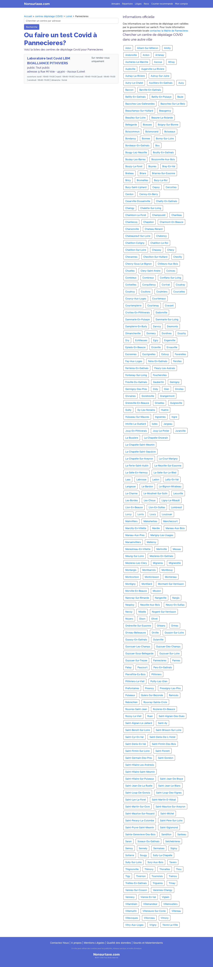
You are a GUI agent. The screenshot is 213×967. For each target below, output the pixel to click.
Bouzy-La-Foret (133, 166)
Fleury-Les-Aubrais (164, 368)
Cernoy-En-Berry (148, 194)
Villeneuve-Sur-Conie (154, 910)
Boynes (152, 166)
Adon (128, 48)
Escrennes (130, 354)
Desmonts (172, 326)
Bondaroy (130, 138)
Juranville (180, 430)
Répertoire (127, 4)
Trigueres (158, 883)
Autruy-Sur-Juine (160, 75)
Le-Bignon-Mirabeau (170, 486)
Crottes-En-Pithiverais (137, 312)
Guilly (128, 409)
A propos (76, 942)
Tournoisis (157, 876)
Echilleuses (141, 340)
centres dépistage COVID (49, 16)
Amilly (167, 48)
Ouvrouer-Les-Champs (137, 646)
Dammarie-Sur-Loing (167, 319)
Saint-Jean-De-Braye (171, 778)
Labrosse (141, 479)
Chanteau (176, 215)
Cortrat (166, 284)
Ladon (155, 479)
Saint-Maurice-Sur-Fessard (139, 813)
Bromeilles (142, 180)
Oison (142, 618)
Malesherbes (150, 521)
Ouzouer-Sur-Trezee (136, 660)
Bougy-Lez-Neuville (136, 152)
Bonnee (146, 138)
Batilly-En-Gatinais (135, 96)
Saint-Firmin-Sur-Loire (137, 750)
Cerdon (129, 194)
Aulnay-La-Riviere (135, 75)
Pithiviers (156, 674)
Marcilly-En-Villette (135, 528)
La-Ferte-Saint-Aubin (136, 465)
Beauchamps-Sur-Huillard (139, 110)
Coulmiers (161, 291)
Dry (127, 340)
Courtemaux (159, 298)
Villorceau (149, 917)
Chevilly (177, 256)
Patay (128, 667)
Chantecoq (131, 222)
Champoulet (158, 215)
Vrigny (152, 924)
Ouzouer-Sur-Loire (169, 653)
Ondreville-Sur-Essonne (138, 625)
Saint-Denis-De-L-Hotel (162, 736)
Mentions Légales (94, 942)
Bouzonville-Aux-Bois (163, 159)
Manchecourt (170, 521)
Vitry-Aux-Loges (134, 924)
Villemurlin (131, 910)
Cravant (169, 305)
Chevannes (131, 256)
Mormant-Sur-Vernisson (171, 583)
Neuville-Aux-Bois (150, 604)
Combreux (148, 277)
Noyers (129, 618)
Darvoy (157, 326)
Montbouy (167, 569)
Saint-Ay (162, 723)
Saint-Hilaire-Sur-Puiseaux (139, 778)
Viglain (165, 897)
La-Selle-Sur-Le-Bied (165, 472)
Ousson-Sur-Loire (174, 632)
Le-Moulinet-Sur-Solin (155, 493)
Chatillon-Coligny (134, 242)
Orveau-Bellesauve (135, 632)
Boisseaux (169, 131)
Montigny (130, 583)
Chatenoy (161, 235)
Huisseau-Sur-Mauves (137, 416)
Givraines (130, 395)
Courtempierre (133, 305)
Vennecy (130, 897)
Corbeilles (130, 284)
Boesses (147, 124)
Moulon (157, 590)
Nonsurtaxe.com (37, 4)
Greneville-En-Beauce (137, 402)
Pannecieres (159, 660)
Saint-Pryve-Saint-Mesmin (139, 827)
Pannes (176, 660)
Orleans (161, 625)
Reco (146, 4)
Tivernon (141, 876)
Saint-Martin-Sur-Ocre (137, 806)
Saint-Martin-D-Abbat (164, 799)
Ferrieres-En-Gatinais (136, 368)
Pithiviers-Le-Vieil (134, 681)
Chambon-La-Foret (135, 215)
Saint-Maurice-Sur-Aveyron (170, 806)
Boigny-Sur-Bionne (168, 124)
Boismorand (151, 131)
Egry (155, 340)
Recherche (31, 27)
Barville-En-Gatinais (150, 89)
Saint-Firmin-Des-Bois (164, 743)
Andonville (131, 54)
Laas (127, 479)
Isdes (155, 423)
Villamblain (131, 903)
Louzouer (167, 514)
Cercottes (171, 187)
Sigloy (173, 848)
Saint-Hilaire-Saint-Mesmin (140, 771)
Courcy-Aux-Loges (135, 298)
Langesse (130, 486)
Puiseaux (130, 695)
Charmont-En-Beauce (171, 222)
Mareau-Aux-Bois (175, 528)
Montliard (147, 583)
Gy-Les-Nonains (146, 409)
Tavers (172, 862)
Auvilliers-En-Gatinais (160, 82)
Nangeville (160, 597)
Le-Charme (131, 493)
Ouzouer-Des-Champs (168, 646)
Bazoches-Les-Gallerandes (140, 103)
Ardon (146, 54)
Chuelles (130, 270)
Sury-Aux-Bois (155, 862)
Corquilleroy (149, 284)
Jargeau (167, 423)
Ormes (174, 625)
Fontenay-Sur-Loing (136, 375)
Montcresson (152, 576)
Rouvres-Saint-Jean (136, 709)
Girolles (179, 389)
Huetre (164, 409)
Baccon (129, 89)
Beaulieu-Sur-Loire (135, 117)
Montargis (130, 569)
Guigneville (176, 402)
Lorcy (128, 514)
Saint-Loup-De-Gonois (137, 792)
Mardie (156, 528)
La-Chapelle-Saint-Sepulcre (140, 451)
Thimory (148, 869)
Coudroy (130, 291)
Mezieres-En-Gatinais (161, 556)
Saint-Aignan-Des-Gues (171, 716)
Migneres (158, 562)
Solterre (129, 855)
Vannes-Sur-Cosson (136, 890)
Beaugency (165, 110)
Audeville (130, 68)
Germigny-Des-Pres (136, 389)
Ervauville (172, 347)
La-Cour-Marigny (168, 458)
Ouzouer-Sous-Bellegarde (139, 653)
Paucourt (143, 667)
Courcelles (179, 291)
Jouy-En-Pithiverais (136, 430)
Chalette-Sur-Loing (150, 208)
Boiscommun (132, 131)
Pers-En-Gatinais (162, 667)
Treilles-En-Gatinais (136, 883)
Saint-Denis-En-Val (135, 743)
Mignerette (175, 562)
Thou (178, 869)
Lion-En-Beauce (134, 507)
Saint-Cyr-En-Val (134, 736)
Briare (143, 173)
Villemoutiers (170, 903)
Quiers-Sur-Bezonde (152, 695)
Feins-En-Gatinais (157, 361)
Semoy (129, 848)
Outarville (158, 639)
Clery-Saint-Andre (150, 270)
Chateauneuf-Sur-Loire (137, 235)
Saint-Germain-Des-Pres (138, 757)
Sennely (143, 848)
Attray (171, 61)
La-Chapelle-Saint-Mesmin (139, 444)
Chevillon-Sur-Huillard (155, 256)
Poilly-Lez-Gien (158, 681)
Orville (155, 632)
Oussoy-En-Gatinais (136, 639)
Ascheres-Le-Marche (136, 61)
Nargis (175, 597)
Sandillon (166, 834)
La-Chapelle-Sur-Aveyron (139, 458)
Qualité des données (119, 942)
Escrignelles (148, 354)
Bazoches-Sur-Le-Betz (173, 103)
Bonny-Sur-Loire (165, 138)
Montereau (171, 576)
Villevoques (131, 917)
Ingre (174, 416)
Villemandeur (150, 903)
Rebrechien (131, 702)
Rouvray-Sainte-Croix (155, 702)
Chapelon (148, 222)
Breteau (129, 173)
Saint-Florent (162, 750)
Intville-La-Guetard (135, 423)
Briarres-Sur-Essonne (163, 173)
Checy (170, 249)
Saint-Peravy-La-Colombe (139, 820)
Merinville (161, 549)
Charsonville (132, 228)
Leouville (178, 493)
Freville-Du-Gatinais (136, 382)
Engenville (169, 340)
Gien (166, 389)
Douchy (182, 333)
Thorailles (164, 869)
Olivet (154, 618)
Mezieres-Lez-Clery (136, 562)
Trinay (172, 883)
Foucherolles (160, 375)
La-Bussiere (131, 437)
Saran (128, 841)
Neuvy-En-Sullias (175, 604)
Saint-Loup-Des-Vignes (169, 792)
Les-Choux (150, 500)
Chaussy (156, 249)
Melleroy (151, 542)
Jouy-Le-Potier (161, 430)
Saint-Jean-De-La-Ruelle (138, 785)
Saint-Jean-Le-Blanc (169, 785)
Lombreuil (176, 507)
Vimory (165, 917)
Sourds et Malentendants (148, 942)
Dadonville (161, 312)
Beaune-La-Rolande (162, 117)
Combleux (130, 277)
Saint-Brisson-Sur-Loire (168, 730)
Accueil (28, 16)
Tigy (127, 876)
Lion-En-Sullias (157, 507)
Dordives (167, 333)
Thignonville (132, 869)
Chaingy (129, 208)
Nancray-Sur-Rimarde (137, 597)
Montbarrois (149, 569)
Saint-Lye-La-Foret (135, 799)
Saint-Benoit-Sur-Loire (137, 730)
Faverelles (180, 354)
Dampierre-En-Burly (136, 326)
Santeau (181, 834)
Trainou (173, 876)
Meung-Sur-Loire (134, 556)
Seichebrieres (172, 841)
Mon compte (181, 4)
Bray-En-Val (168, 166)
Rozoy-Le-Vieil (133, 716)
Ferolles (177, 361)
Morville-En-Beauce (136, 590)
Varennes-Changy (162, 890)
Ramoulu (173, 695)
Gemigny (175, 382)
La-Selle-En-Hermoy (136, 472)
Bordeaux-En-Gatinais (137, 145)
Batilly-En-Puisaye (161, 96)
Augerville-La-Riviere (152, 68)
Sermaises (158, 848)
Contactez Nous (59, 942)
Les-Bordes (131, 500)
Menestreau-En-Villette (137, 549)
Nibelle (142, 611)
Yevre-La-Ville (170, 924)
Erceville (156, 347)
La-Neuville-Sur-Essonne (167, 465)
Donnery (151, 333)
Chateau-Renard (154, 228)
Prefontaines (132, 688)
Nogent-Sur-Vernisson (164, 611)
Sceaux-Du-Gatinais (148, 841)
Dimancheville (133, 333)
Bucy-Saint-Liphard (135, 187)
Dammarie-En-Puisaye (137, 319)
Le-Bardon (147, 486)
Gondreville (148, 395)
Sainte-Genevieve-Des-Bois (140, 834)
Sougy (143, 855)
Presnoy (149, 688)
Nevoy (128, 611)
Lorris (141, 514)
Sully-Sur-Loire (133, 862)
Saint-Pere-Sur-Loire (171, 820)
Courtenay (153, 305)
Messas (177, 549)
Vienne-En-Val (148, 897)
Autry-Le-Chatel (134, 82)
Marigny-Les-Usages (161, 535)
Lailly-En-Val (172, 479)
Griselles (159, 402)
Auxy (181, 82)
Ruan (150, 716)
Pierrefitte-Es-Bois (135, 674)
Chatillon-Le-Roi (159, 242)
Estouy (165, 354)
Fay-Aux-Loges (133, 361)
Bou (157, 145)
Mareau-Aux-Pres (134, 535)
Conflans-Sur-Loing (170, 277)
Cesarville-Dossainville (137, 201)
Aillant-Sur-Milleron (147, 48)
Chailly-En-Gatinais (166, 201)
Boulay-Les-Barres (135, 159)
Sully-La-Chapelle (162, 855)
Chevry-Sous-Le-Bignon (138, 263)
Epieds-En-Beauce (135, 347)
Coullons (145, 291)
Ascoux (158, 61)
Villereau (176, 910)
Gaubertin (158, 382)
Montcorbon (132, 576)
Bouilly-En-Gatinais (163, 152)
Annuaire (115, 4)
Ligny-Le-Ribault (171, 500)
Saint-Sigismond (169, 827)
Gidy (155, 389)
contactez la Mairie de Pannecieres (169, 30)
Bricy (128, 180)
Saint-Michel (167, 813)
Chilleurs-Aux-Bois (168, 263)
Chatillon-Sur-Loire (135, 249)
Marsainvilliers (133, 542)
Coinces (170, 270)
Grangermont (167, 395)
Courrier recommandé (162, 4)
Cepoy (156, 187)
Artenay (159, 54)
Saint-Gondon (165, 757)
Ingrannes (160, 416)
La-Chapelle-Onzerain (156, 437)
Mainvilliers (131, 521)
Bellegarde (131, 124)
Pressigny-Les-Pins (170, 688)
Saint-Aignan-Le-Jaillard (138, 723)
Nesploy (129, 604)
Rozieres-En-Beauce (164, 709)
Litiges (138, 4)
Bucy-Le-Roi (161, 180)
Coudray (180, 284)
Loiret (69, 16)
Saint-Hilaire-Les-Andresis (139, 764)
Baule (180, 96)
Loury (153, 514)
